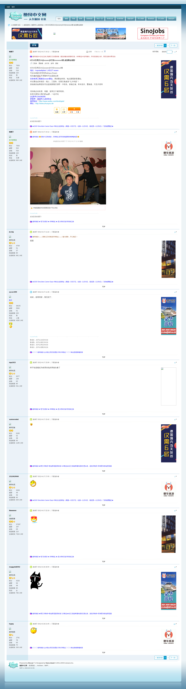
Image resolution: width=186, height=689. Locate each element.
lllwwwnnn (12, 510)
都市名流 (12, 240)
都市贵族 (12, 427)
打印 (90, 52)
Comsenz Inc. (69, 663)
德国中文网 (23, 665)
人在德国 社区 (15, 25)
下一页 (173, 45)
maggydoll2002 (14, 567)
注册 (8, 7)
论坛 (59, 19)
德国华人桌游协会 (37, 25)
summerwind (13, 419)
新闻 (80, 19)
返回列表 (160, 45)
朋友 (56, 63)
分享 (63, 112)
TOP (103, 227)
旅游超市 (171, 19)
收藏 (56, 112)
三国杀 (35, 63)
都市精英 (12, 632)
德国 (39, 99)
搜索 (66, 19)
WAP (46, 665)
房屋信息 (110, 19)
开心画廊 (141, 19)
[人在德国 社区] (27, 20)
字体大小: (97, 52)
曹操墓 (41, 63)
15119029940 (14, 476)
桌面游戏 (27, 25)
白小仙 (11, 232)
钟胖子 (11, 52)
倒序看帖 (155, 51)
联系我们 (32, 665)
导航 (73, 19)
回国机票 (89, 19)
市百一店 (100, 19)
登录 (13, 7)
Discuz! (31, 663)
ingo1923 (12, 362)
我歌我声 (130, 19)
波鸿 (52, 63)
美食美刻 (151, 19)
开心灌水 (161, 19)
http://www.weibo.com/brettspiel (51, 101)
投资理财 (120, 19)
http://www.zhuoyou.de (44, 103)
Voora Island (50, 663)
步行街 (47, 63)
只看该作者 (55, 52)
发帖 (34, 45)
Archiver (40, 665)
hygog (11, 624)
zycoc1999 (13, 292)
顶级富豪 (12, 519)
